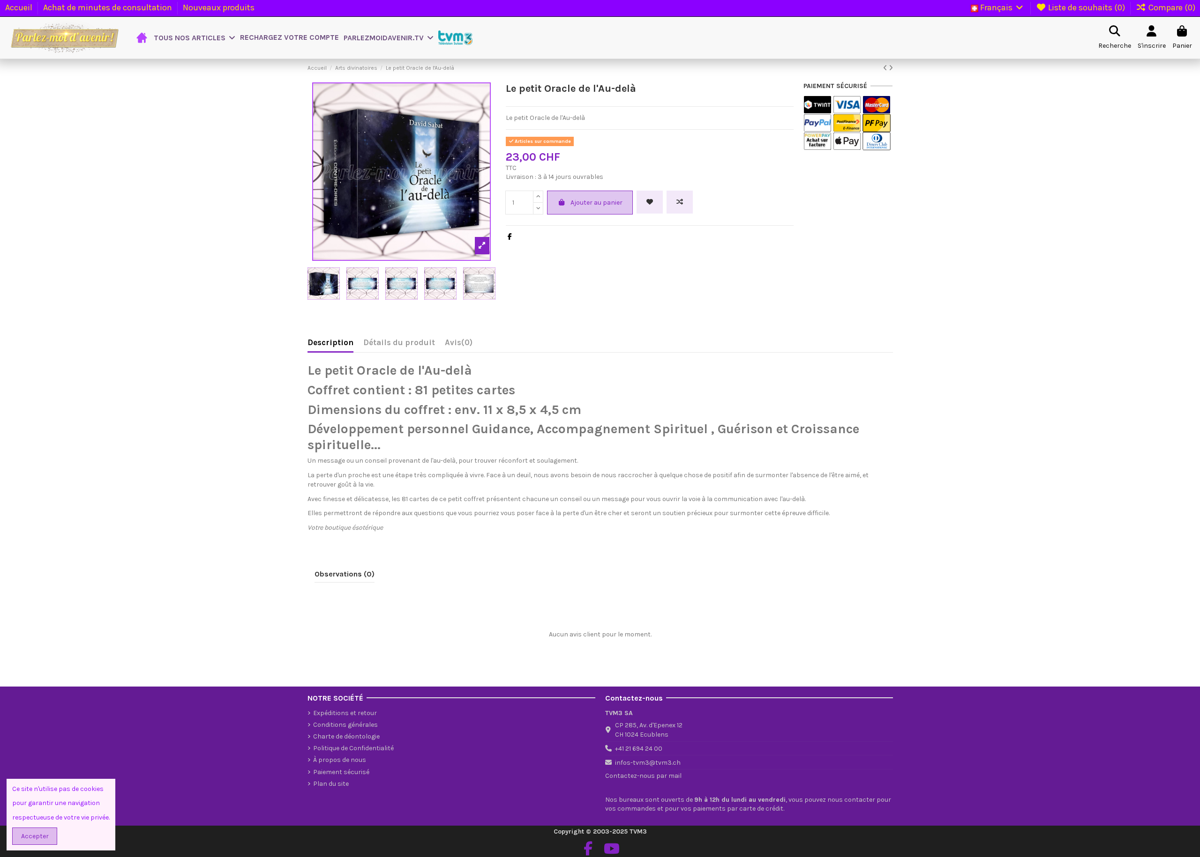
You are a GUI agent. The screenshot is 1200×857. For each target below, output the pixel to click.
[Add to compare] (680, 202)
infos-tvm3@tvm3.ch (648, 763)
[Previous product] (886, 68)
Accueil (19, 7)
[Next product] (891, 68)
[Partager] (510, 237)
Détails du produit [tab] (399, 342)
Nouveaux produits (219, 7)
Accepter (35, 836)
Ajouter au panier (596, 203)
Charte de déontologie (346, 736)
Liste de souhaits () (1086, 7)
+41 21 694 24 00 (638, 749)
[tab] (458, 344)
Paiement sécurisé (341, 772)
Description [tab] (330, 342)
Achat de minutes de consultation (108, 7)
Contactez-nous (630, 776)
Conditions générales (345, 725)
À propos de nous (339, 760)
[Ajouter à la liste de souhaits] (650, 202)
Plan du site (331, 784)
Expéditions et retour (345, 713)
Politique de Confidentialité (353, 748)
